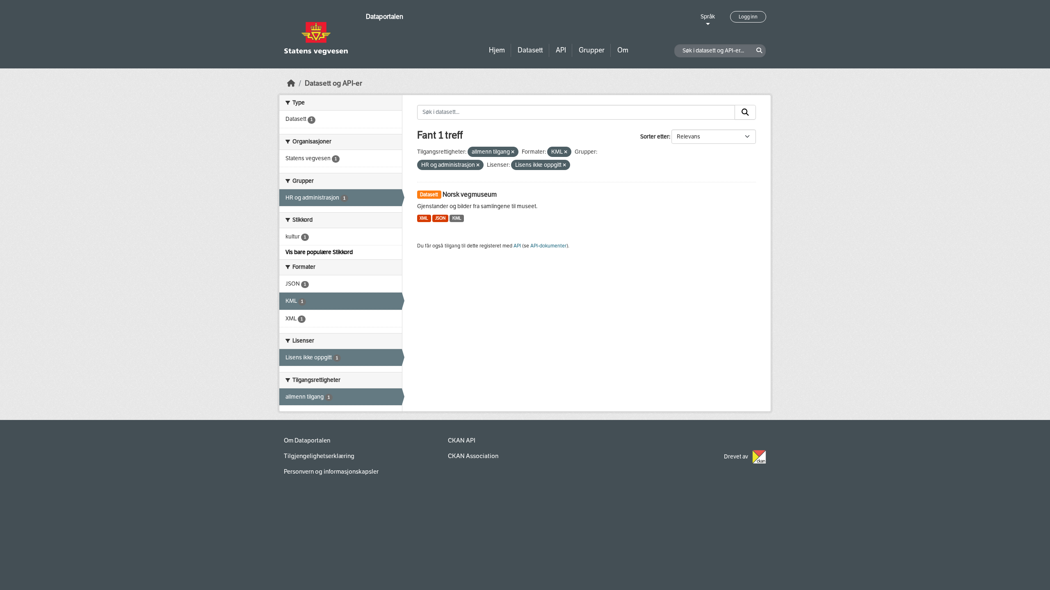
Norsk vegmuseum (470, 194)
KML (456, 218)
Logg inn (748, 17)
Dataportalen (384, 16)
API (561, 50)
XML (424, 218)
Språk (708, 16)
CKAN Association (473, 456)
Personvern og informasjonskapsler (331, 471)
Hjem (497, 50)
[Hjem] (291, 83)
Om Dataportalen (307, 440)
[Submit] (745, 112)
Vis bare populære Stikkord (319, 252)
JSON (440, 218)
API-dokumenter (548, 246)
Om (622, 50)
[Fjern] (512, 152)
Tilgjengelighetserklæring (319, 456)
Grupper (592, 50)
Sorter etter (654, 136)
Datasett (530, 50)
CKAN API (461, 440)
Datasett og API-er (333, 83)
